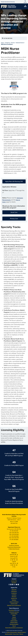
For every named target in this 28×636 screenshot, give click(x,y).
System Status (14, 620)
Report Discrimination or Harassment (14, 627)
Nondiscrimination (14, 624)
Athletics (14, 600)
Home (2, 42)
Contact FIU (14, 581)
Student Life (14, 598)
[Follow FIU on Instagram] (9, 584)
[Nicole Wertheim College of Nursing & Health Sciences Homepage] (8, 6)
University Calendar (14, 612)
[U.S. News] (14, 86)
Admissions (14, 591)
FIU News (14, 582)
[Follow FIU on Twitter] (15, 584)
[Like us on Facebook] (15, 561)
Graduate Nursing (20, 42)
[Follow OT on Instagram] (16, 565)
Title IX (14, 626)
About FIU (14, 589)
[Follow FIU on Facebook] (13, 584)
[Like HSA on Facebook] (13, 563)
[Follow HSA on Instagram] (17, 563)
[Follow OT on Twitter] (14, 565)
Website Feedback (22, 632)
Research (14, 596)
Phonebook (11, 610)
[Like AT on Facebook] (12, 560)
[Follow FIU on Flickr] (18, 584)
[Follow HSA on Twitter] (15, 563)
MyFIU (14, 615)
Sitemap (21, 634)
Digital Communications (12, 632)
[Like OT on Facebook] (12, 565)
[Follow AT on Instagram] (17, 560)
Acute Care (14, 212)
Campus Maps (14, 613)
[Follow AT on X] (14, 560)
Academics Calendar (14, 545)
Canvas (14, 617)
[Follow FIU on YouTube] (17, 584)
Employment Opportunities (14, 547)
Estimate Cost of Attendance (14, 605)
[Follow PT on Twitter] (15, 567)
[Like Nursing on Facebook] (15, 558)
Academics (7, 42)
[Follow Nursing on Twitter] (17, 558)
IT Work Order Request (14, 549)
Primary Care (14, 219)
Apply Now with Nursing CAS (14, 181)
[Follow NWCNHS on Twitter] (17, 554)
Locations (14, 595)
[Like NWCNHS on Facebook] (15, 554)
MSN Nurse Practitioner (7, 44)
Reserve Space (14, 622)
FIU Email (14, 619)
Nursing (13, 42)
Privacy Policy (16, 634)
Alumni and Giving (14, 602)
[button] (25, 6)
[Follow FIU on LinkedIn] (11, 584)
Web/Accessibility (8, 634)
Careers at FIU (14, 603)
